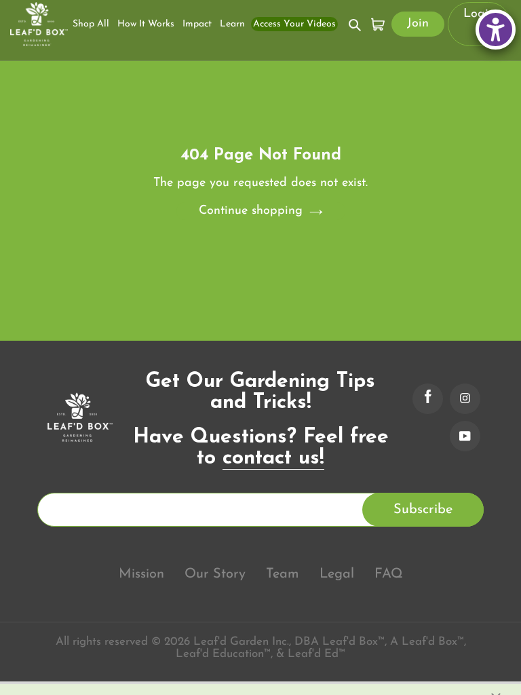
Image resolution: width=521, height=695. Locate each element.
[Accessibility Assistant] (495, 29)
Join (418, 24)
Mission (141, 574)
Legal (337, 574)
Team (282, 574)
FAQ (388, 574)
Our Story (215, 574)
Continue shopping (251, 211)
